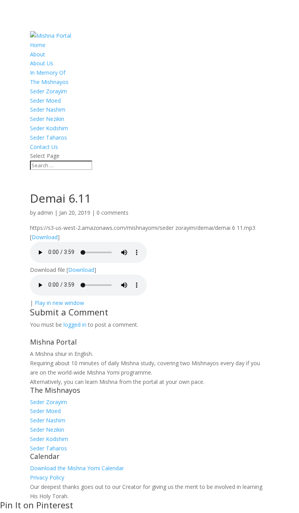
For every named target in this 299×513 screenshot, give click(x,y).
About (37, 54)
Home (38, 45)
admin (45, 212)
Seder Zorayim (48, 91)
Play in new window (59, 302)
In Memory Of (47, 72)
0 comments (112, 212)
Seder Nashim (47, 109)
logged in (74, 324)
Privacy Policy (47, 477)
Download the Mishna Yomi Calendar (77, 468)
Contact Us (44, 147)
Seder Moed (45, 100)
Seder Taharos (48, 137)
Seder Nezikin (47, 119)
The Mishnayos (49, 82)
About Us (41, 63)
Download (45, 237)
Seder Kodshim (49, 128)
